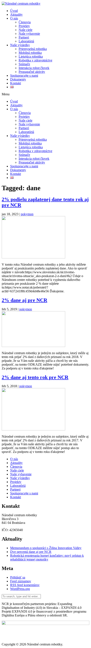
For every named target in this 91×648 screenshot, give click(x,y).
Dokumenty (18, 79)
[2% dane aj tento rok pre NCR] (33, 429)
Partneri (24, 37)
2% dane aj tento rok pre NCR (35, 377)
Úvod (14, 10)
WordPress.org (20, 589)
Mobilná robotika (30, 52)
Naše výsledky (20, 45)
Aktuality (16, 14)
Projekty (24, 26)
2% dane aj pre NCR (24, 300)
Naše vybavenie (29, 33)
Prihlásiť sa (17, 577)
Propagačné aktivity (32, 72)
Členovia (25, 22)
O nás (14, 18)
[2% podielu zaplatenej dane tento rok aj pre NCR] (33, 257)
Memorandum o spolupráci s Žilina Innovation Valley (45, 548)
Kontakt (15, 83)
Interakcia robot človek (34, 68)
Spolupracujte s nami (24, 75)
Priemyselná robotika (33, 49)
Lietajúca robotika (31, 56)
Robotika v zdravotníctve (35, 60)
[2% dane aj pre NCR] (33, 346)
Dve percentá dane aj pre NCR (30, 552)
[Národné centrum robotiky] (21, 3)
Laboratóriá (26, 41)
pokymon (27, 214)
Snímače (24, 64)
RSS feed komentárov (25, 585)
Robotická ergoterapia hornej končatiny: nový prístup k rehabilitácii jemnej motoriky (47, 557)
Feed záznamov (20, 581)
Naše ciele (25, 30)
